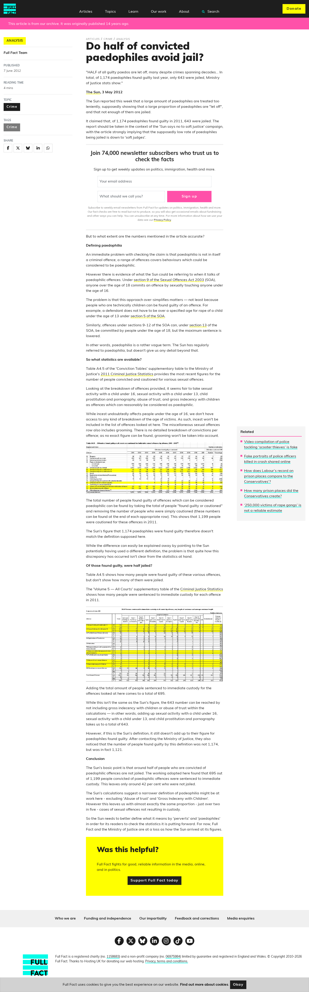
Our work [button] (158, 12)
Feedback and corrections (197, 918)
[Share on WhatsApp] (48, 148)
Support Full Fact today (154, 880)
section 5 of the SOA (148, 316)
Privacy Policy (162, 220)
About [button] (184, 12)
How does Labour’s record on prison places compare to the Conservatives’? (268, 476)
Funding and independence (107, 918)
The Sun (93, 92)
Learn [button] (133, 12)
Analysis (15, 41)
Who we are (65, 918)
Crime (12, 107)
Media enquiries (240, 918)
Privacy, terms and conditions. (166, 961)
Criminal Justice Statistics (201, 589)
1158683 (113, 956)
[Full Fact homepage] (10, 9)
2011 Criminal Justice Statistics (127, 374)
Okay (238, 985)
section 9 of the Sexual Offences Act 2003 (169, 280)
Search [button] (213, 12)
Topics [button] (110, 12)
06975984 (173, 956)
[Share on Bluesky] (28, 148)
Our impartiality (153, 918)
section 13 (198, 325)
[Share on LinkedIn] (38, 148)
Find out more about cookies (204, 985)
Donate (294, 9)
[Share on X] (18, 148)
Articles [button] (85, 12)
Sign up (189, 196)
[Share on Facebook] (8, 148)
